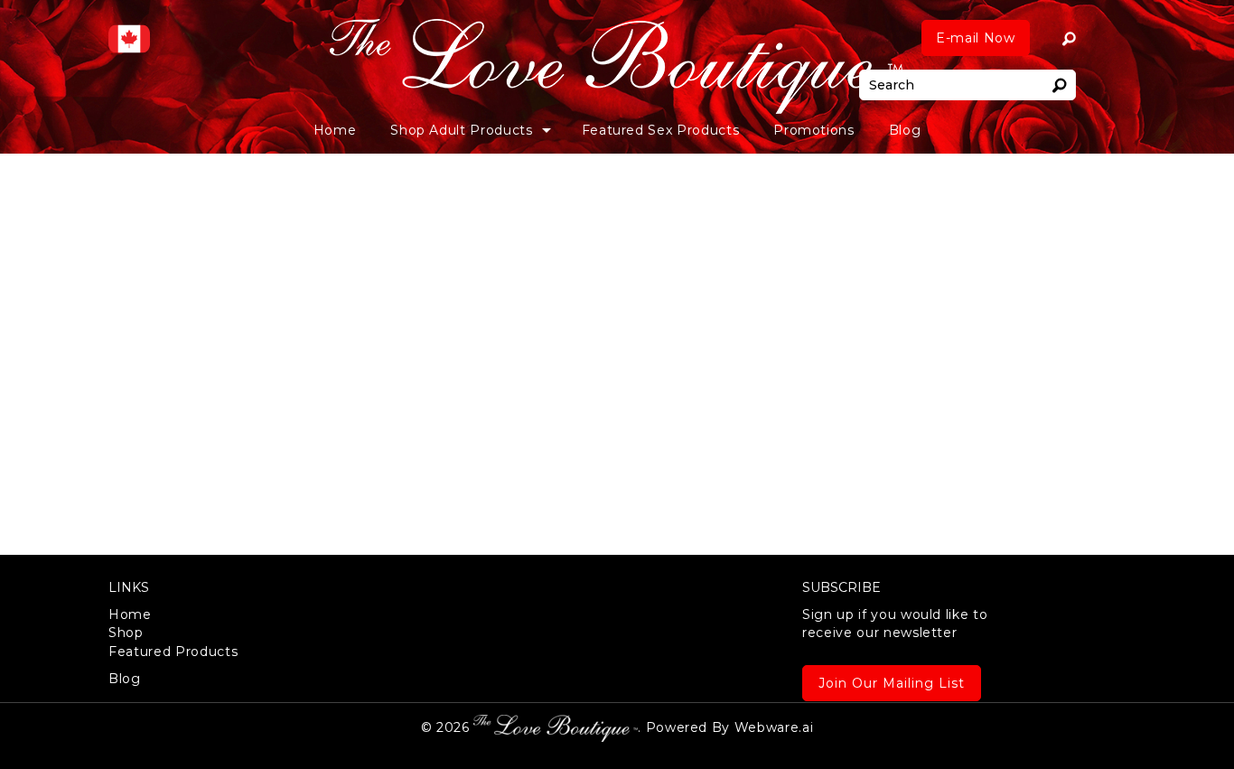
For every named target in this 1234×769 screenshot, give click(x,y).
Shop (126, 632)
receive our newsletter (894, 623)
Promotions (814, 130)
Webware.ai (774, 726)
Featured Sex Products (661, 130)
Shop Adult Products (461, 130)
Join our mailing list (891, 683)
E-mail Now (975, 38)
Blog (905, 130)
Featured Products (173, 651)
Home (335, 130)
